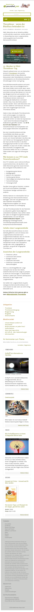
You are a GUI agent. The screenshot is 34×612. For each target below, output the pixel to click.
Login (16, 10)
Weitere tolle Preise (23, 425)
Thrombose (8, 308)
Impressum (8, 586)
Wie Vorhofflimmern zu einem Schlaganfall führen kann (15, 434)
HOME (6, 19)
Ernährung (7, 525)
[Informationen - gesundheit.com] (17, 6)
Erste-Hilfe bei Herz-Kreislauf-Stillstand (15, 601)
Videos (7, 535)
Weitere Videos (24, 473)
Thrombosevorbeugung (12, 310)
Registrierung (21, 10)
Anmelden (20, 345)
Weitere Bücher (24, 515)
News (6, 532)
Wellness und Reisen (10, 530)
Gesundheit (8, 524)
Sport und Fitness (9, 529)
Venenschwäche (10, 315)
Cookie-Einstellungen (10, 591)
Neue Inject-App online (12, 330)
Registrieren (27, 345)
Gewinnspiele (9, 397)
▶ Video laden (17, 51)
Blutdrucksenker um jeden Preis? (15, 326)
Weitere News (24, 389)
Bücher (7, 534)
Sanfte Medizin (9, 328)
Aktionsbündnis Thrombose (16, 294)
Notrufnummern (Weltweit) (12, 597)
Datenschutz (8, 588)
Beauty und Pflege (10, 527)
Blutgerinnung (9, 312)
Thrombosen (13, 73)
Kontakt (11, 10)
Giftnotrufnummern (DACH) (12, 599)
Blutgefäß (8, 314)
